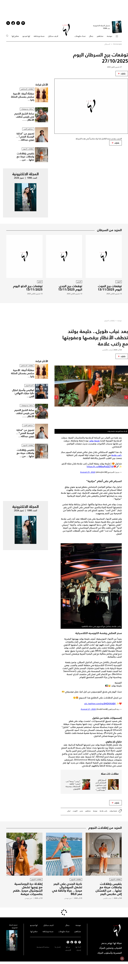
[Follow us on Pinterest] (23, 23)
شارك (123, 73)
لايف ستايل (53, 36)
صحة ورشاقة (39, 36)
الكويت (75, 811)
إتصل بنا (57, 947)
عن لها (68, 947)
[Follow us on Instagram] (18, 23)
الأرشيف (68, 950)
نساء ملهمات (80, 36)
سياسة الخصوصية (43, 947)
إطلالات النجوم (109, 320)
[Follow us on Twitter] (8, 23)
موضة (109, 36)
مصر (81, 811)
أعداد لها (78, 947)
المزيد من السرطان (109, 229)
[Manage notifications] (122, 959)
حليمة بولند (94, 440)
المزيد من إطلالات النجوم (105, 827)
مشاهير (100, 36)
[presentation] (126, 397)
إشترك (78, 950)
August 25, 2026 (87, 472)
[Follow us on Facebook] (71, 942)
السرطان (107, 44)
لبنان (68, 811)
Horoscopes (117, 44)
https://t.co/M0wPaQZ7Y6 (100, 466)
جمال (91, 36)
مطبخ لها (15, 36)
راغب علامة (116, 455)
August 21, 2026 (88, 709)
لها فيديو (26, 36)
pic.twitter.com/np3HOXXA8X (100, 703)
